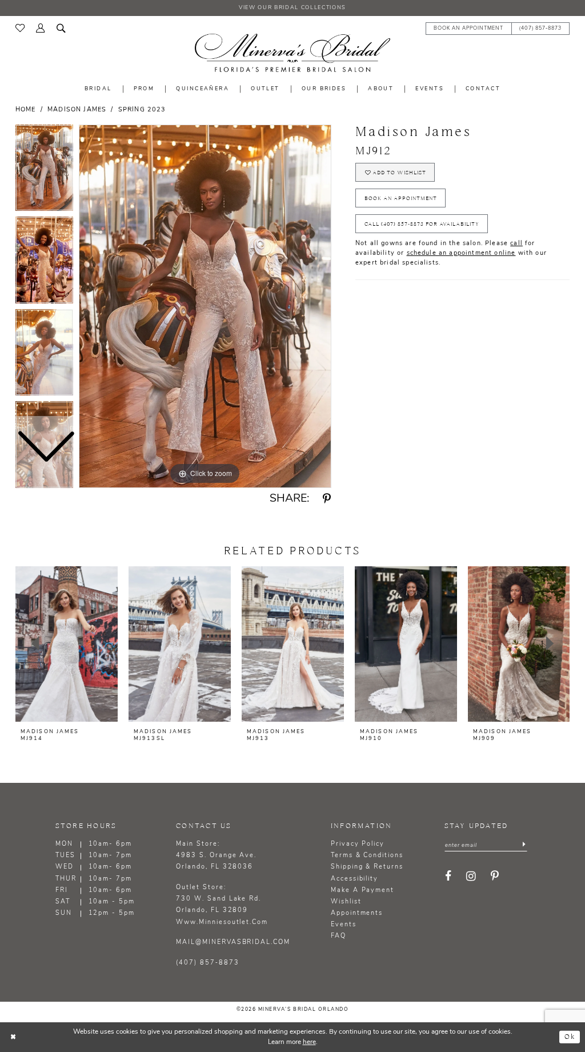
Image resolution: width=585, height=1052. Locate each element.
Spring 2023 (142, 110)
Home (25, 110)
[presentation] (66, 644)
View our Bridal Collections (292, 7)
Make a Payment (362, 890)
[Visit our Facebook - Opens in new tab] (448, 876)
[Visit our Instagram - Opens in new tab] (472, 876)
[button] (40, 27)
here (309, 1042)
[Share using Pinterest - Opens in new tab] (326, 499)
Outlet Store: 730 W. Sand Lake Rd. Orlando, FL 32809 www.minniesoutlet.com (222, 905)
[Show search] (61, 27)
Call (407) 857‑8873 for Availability (421, 224)
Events (343, 925)
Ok (569, 1037)
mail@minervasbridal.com (233, 942)
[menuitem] (20, 28)
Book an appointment (400, 198)
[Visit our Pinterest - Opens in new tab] (495, 876)
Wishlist (346, 902)
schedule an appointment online (461, 253)
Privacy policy (357, 844)
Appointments (357, 913)
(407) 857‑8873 (207, 963)
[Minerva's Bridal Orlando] (292, 53)
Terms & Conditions (367, 856)
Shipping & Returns (367, 867)
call (516, 244)
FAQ (338, 936)
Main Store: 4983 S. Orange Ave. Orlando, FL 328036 (216, 855)
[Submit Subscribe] (523, 845)
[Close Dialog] (13, 1037)
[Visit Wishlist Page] (20, 28)
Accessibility (354, 879)
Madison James (76, 110)
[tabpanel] (205, 306)
